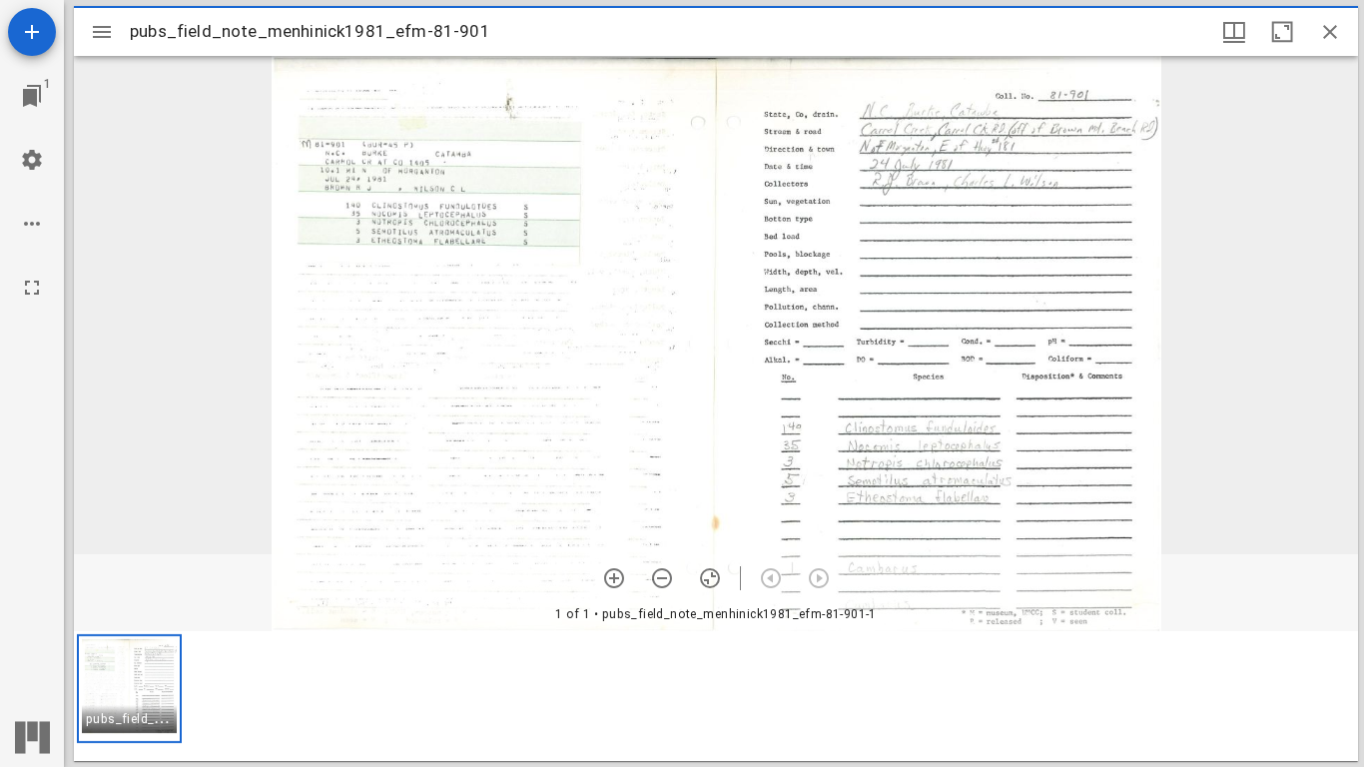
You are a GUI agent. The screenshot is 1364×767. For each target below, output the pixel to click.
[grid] (716, 696)
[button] (129, 688)
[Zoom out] (662, 578)
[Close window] (1330, 32)
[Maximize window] (1282, 32)
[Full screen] (32, 288)
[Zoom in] (614, 578)
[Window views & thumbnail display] (1234, 32)
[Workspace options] (32, 224)
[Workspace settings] (32, 160)
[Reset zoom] (710, 578)
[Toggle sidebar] (102, 32)
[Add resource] (32, 32)
